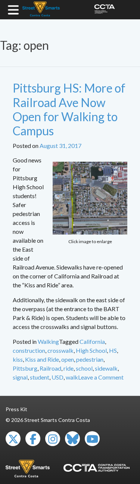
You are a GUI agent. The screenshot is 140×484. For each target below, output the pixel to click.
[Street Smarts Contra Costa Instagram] (52, 438)
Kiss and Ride (42, 359)
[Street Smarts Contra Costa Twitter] (13, 438)
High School (91, 350)
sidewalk (106, 368)
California (92, 341)
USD (57, 377)
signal (20, 377)
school (84, 368)
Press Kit (16, 409)
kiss (18, 359)
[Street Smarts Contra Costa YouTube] (92, 438)
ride (68, 368)
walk (72, 377)
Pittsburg (25, 368)
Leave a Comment (101, 377)
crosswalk (60, 350)
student (39, 377)
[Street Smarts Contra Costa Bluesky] (72, 438)
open (67, 359)
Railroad (50, 368)
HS (113, 350)
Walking (48, 341)
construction (29, 350)
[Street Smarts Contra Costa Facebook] (32, 438)
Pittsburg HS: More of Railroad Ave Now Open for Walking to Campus (69, 109)
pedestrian (89, 359)
